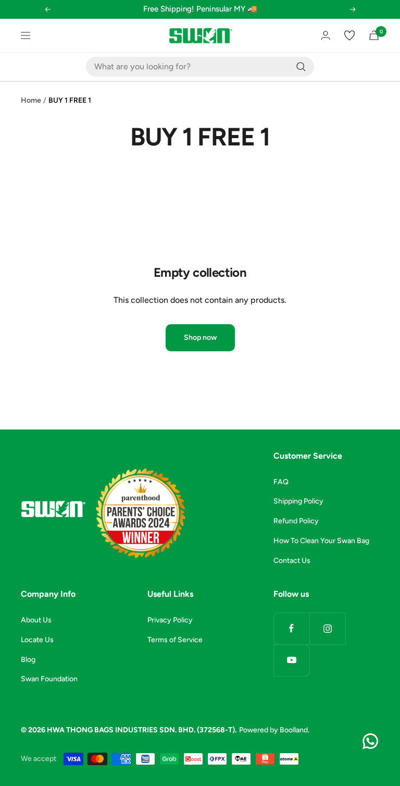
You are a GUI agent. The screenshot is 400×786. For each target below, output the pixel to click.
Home (31, 100)
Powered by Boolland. (274, 730)
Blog (28, 659)
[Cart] (374, 35)
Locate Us (37, 639)
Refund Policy (296, 521)
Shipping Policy (298, 501)
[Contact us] (370, 741)
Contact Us (291, 560)
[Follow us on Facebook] (291, 628)
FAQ (281, 481)
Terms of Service (175, 639)
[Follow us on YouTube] (291, 660)
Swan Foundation (49, 678)
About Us (36, 620)
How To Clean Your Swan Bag (321, 540)
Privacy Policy (170, 620)
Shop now (200, 337)
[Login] (325, 35)
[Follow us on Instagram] (327, 628)
